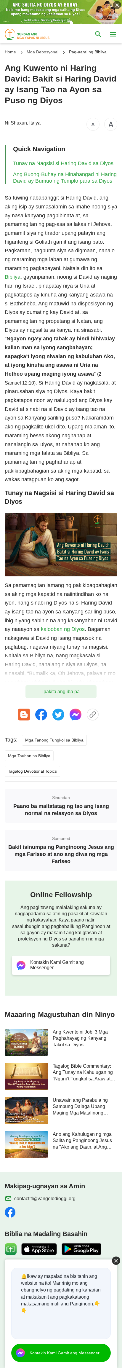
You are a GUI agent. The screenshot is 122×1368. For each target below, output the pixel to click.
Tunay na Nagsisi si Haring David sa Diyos (63, 163)
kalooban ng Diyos (63, 629)
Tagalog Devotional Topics (32, 771)
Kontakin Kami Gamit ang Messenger (64, 1353)
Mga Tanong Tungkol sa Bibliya (54, 740)
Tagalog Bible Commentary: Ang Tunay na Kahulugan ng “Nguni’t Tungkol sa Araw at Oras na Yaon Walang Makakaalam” (83, 1073)
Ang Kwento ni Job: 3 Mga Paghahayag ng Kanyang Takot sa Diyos (80, 1038)
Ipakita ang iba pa (61, 691)
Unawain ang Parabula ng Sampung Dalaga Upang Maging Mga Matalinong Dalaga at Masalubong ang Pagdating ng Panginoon (81, 1107)
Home (10, 52)
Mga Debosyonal (42, 52)
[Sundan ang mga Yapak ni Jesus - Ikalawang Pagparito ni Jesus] (32, 34)
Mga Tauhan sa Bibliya (29, 755)
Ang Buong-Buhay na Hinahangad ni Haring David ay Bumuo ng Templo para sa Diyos (65, 177)
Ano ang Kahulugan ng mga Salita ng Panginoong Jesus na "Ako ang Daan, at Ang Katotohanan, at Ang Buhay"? (84, 1141)
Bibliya (12, 277)
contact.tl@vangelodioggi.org (45, 1198)
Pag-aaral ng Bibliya (88, 52)
